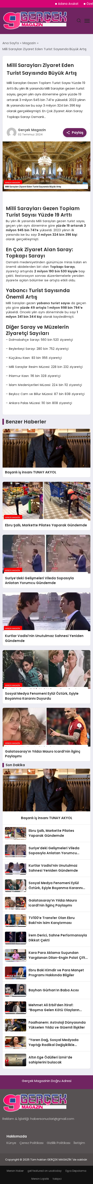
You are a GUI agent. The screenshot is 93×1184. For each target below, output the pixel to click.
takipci (57, 1179)
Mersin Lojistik (40, 1179)
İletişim (79, 1143)
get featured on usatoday (44, 1171)
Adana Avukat (68, 4)
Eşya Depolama (76, 1171)
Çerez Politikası (31, 1143)
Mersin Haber (15, 1171)
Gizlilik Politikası (58, 1143)
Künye (11, 1143)
